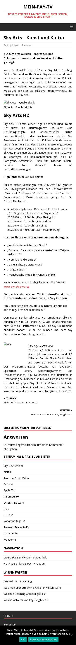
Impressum (10, 624)
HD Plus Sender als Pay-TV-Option (24, 563)
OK (23, 639)
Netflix (7, 472)
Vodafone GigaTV (14, 521)
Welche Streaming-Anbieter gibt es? (25, 593)
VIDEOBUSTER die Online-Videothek (25, 557)
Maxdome (10, 539)
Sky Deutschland (13, 466)
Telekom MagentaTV (16, 527)
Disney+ (8, 484)
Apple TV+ (10, 490)
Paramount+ (11, 496)
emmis (28, 45)
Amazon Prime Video (16, 478)
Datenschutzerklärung (43, 639)
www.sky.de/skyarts (16, 286)
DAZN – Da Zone (14, 502)
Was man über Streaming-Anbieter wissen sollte (32, 587)
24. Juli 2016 (13, 45)
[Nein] (71, 635)
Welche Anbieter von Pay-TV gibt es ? (26, 600)
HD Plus (8, 515)
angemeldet (23, 445)
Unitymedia (10, 533)
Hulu (6, 509)
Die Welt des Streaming (18, 581)
